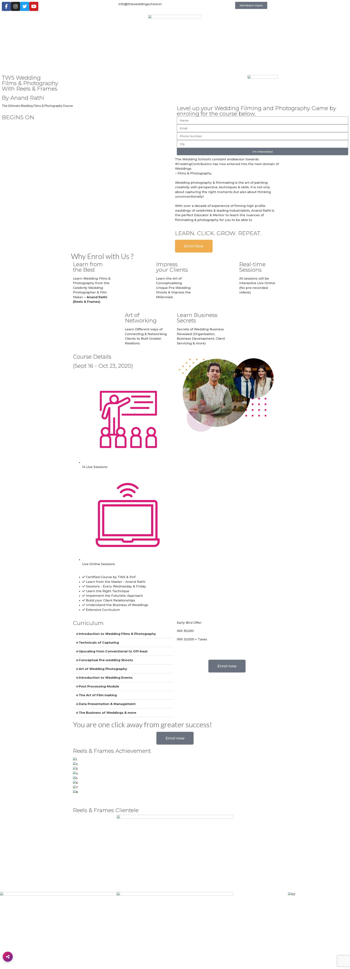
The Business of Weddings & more (107, 712)
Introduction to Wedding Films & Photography (117, 634)
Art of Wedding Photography (103, 669)
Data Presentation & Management (107, 704)
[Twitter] (24, 6)
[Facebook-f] (6, 6)
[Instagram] (15, 6)
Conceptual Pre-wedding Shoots (106, 660)
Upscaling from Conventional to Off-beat (113, 651)
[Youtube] (33, 6)
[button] (251, 5)
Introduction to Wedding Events (106, 677)
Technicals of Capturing (99, 642)
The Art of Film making (98, 695)
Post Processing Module (99, 686)
